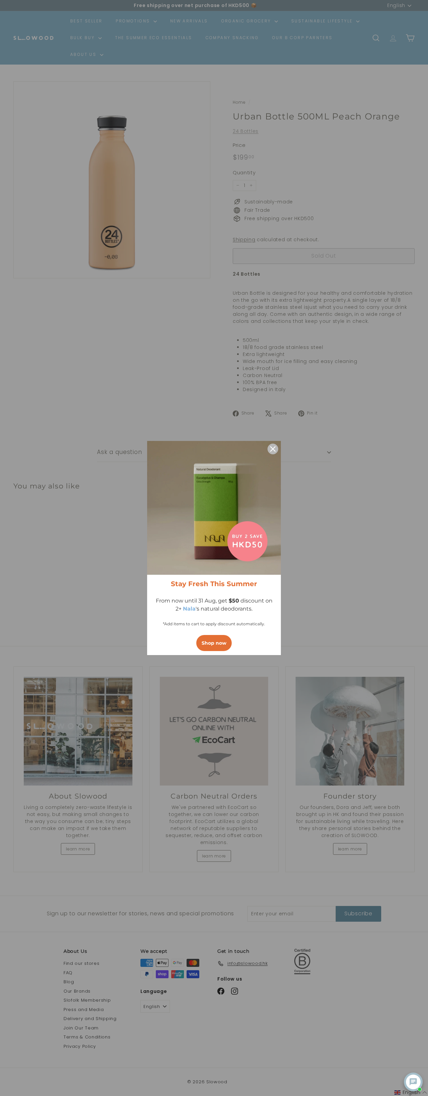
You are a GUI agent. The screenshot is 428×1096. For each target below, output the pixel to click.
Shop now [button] (214, 643)
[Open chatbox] (413, 1082)
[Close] (273, 449)
